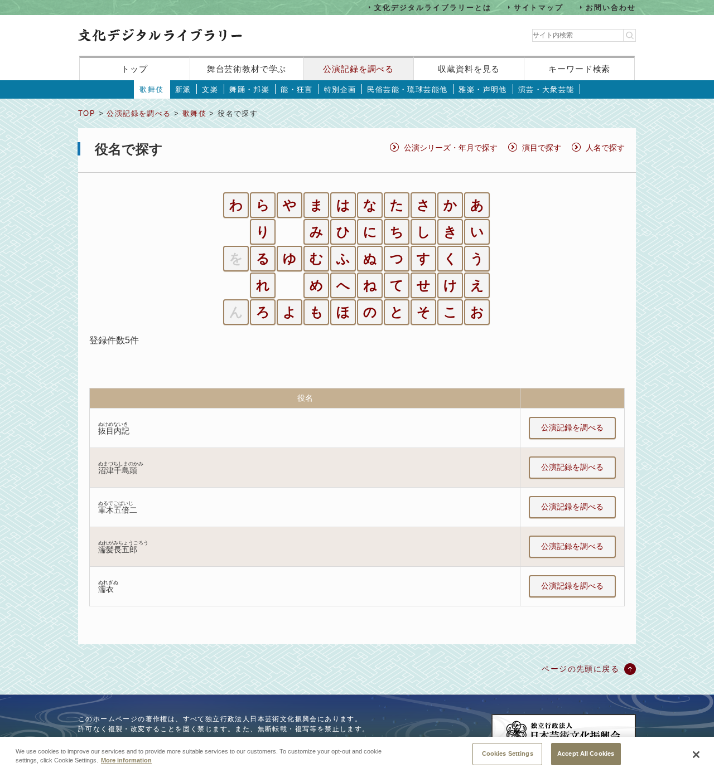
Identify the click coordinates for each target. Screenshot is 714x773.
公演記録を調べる (358, 69)
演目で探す (541, 147)
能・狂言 (297, 89)
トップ (134, 69)
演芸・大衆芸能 (546, 89)
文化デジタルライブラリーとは (432, 7)
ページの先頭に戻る (580, 668)
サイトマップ (539, 7)
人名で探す (605, 147)
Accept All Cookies (585, 753)
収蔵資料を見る (469, 69)
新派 (183, 89)
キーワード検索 (579, 69)
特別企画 (340, 89)
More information (126, 760)
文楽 (210, 89)
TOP (86, 113)
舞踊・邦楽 (249, 89)
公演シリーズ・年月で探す (451, 147)
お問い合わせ (611, 7)
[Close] (696, 754)
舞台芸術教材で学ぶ (247, 69)
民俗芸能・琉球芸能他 (407, 89)
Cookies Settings (507, 753)
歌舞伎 (151, 89)
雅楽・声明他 (482, 89)
